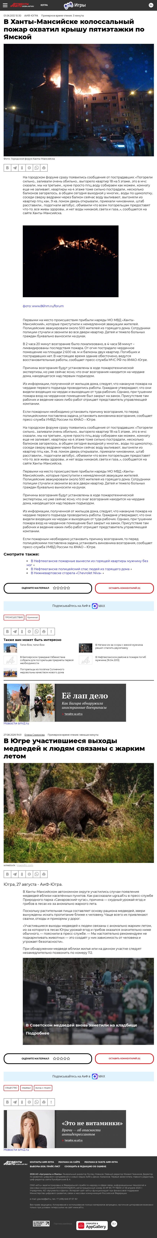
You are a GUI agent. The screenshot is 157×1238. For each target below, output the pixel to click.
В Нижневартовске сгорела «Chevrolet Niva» (66, 573)
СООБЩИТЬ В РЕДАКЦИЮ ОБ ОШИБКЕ (85, 1166)
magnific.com (25, 865)
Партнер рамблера (63, 1223)
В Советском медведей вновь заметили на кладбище (81, 1025)
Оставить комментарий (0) (124, 588)
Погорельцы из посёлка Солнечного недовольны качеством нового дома (42, 671)
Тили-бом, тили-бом (32, 644)
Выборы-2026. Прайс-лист (45, 1166)
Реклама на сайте (69, 1162)
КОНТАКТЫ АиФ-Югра (42, 1162)
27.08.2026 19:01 (12, 734)
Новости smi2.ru (16, 723)
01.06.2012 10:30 (12, 15)
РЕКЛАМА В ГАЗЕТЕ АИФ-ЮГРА (101, 1162)
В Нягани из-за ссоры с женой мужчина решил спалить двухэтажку (119, 646)
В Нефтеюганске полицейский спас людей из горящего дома (80, 569)
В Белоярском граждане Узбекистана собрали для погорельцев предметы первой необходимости (47, 660)
